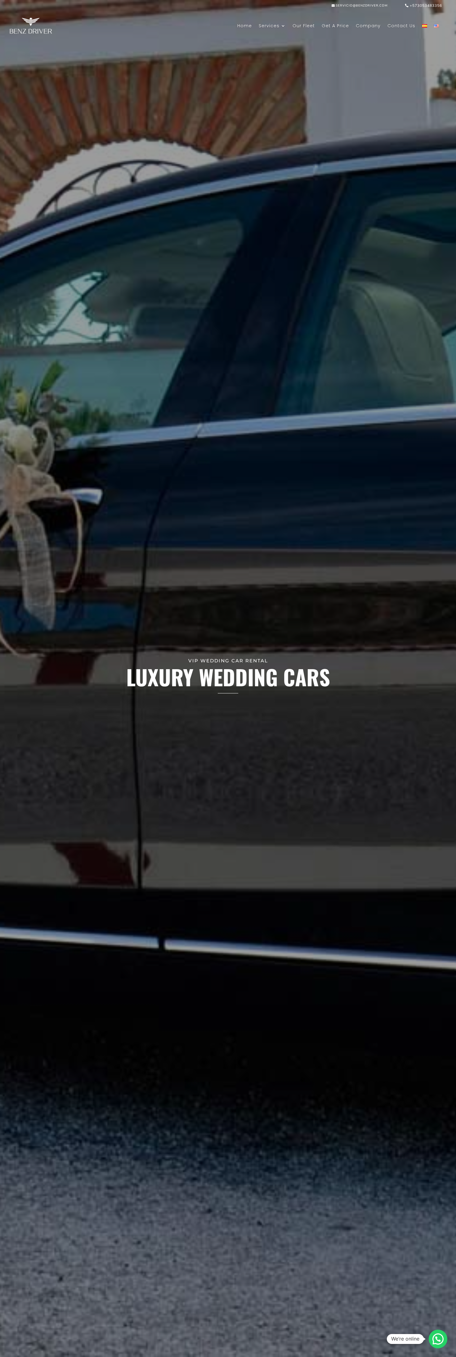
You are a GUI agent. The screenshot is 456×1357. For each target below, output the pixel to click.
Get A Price (335, 26)
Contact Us (401, 26)
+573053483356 (426, 5)
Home (244, 26)
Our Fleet (304, 26)
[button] (438, 1339)
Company (368, 26)
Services (269, 26)
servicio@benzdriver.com (362, 5)
